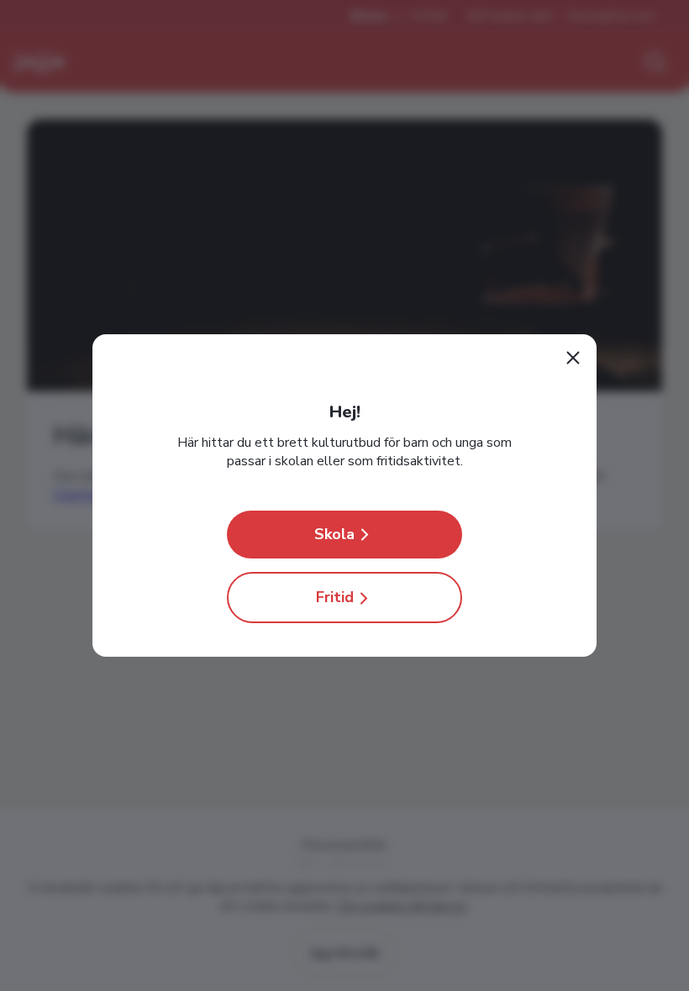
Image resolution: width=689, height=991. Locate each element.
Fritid (335, 597)
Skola (334, 534)
